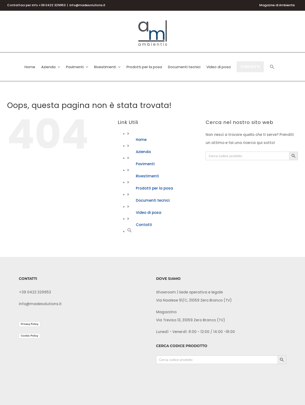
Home (141, 139)
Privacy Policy (29, 324)
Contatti (144, 224)
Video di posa (148, 212)
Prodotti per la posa (154, 188)
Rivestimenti (147, 176)
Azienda (143, 151)
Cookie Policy (29, 335)
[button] (272, 66)
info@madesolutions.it (87, 5)
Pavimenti (145, 163)
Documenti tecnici (153, 200)
